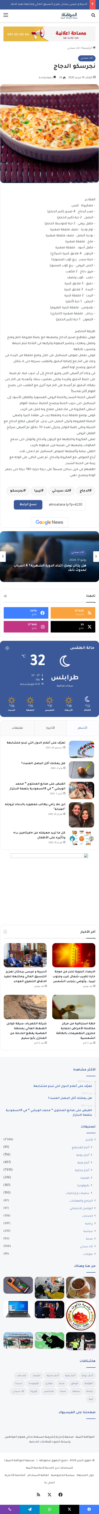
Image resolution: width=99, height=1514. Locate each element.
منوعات (88, 1254)
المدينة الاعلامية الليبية (40, 1468)
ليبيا (37, 491)
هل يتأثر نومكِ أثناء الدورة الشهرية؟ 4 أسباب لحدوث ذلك (50, 568)
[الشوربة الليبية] (81, 1287)
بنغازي (49, 1383)
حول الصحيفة (85, 1475)
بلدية (61, 1383)
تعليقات (17, 728)
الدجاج (85, 491)
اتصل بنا (49, 1482)
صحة (89, 1239)
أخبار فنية (83, 1163)
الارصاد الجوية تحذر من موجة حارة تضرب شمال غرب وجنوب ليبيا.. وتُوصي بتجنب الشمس (74, 976)
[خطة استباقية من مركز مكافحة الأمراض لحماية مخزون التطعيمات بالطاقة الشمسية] (73, 1007)
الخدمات (87, 1216)
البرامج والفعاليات (81, 1201)
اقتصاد (84, 1178)
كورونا (33, 1391)
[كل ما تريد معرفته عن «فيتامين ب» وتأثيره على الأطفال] (81, 838)
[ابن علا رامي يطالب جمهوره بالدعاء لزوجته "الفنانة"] (81, 814)
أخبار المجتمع (80, 1147)
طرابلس (49, 1391)
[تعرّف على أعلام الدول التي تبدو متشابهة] (81, 749)
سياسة (88, 1231)
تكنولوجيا (83, 1185)
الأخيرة (50, 728)
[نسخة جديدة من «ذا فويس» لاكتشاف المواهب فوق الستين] (49, 1309)
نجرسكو (17, 491)
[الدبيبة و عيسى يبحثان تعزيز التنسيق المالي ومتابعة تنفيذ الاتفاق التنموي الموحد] (25, 955)
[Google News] (49, 522)
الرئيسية (87, 48)
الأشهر (82, 728)
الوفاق (74, 1383)
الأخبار (89, 1140)
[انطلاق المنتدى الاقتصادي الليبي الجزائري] (18, 1340)
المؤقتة (88, 1383)
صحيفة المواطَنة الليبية (20, 1460)
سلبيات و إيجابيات (77, 1193)
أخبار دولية (82, 1155)
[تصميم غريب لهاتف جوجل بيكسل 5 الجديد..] (18, 1285)
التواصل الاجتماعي (81, 1208)
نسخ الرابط (28, 504)
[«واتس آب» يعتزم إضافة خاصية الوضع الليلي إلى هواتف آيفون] (49, 1340)
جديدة (18, 1383)
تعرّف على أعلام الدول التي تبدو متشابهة (36, 743)
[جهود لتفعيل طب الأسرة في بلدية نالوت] (81, 1315)
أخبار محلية (82, 1170)
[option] (49, 556)
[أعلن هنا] (49, 34)
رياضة (89, 1224)
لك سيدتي (73, 48)
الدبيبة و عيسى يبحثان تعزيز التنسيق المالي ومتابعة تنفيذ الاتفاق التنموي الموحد (25, 976)
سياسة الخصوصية (63, 1475)
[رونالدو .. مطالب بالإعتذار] (81, 1341)
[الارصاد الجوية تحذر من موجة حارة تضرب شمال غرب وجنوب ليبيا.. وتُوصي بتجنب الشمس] (73, 955)
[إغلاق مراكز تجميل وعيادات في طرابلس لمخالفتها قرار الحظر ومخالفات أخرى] (49, 1288)
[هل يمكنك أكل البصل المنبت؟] (81, 770)
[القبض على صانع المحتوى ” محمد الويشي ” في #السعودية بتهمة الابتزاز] (81, 790)
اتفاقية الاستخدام (38, 1475)
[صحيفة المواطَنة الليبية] (69, 16)
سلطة (76, 1391)
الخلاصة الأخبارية (15, 1475)
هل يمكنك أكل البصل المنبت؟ (43, 763)
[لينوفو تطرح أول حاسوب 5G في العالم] (18, 1309)
